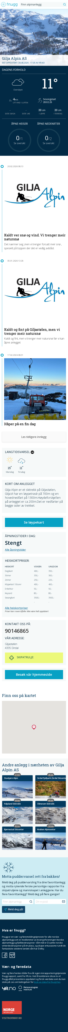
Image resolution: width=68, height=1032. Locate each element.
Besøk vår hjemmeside (34, 674)
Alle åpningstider (15, 550)
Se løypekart (34, 522)
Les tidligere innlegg (34, 437)
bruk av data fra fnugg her (47, 982)
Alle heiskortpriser (16, 608)
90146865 (17, 631)
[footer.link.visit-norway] (12, 1018)
